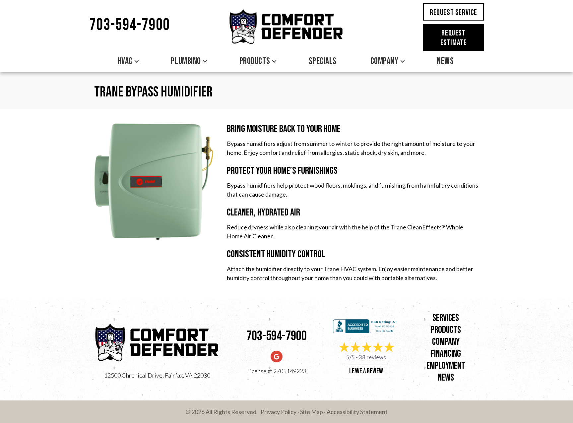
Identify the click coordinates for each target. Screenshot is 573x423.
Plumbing (186, 61)
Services (445, 318)
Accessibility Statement (357, 411)
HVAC (125, 61)
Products (254, 61)
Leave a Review (366, 371)
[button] (137, 61)
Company (384, 61)
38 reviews (372, 357)
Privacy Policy (278, 411)
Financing (446, 354)
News (445, 61)
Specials (323, 61)
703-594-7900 (129, 25)
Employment (445, 366)
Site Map (311, 411)
